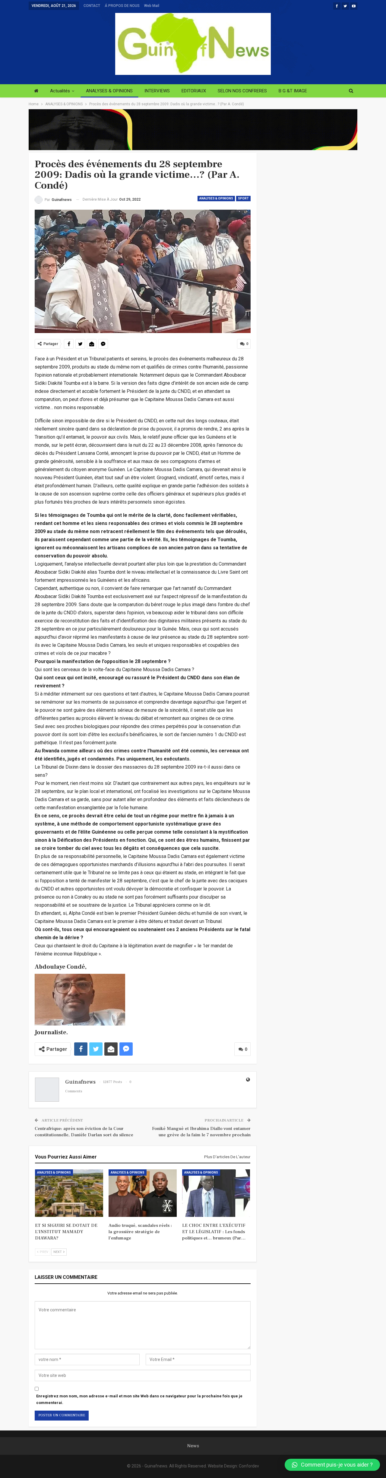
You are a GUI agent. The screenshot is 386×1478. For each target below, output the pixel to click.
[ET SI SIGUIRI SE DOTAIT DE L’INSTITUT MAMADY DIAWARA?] (69, 1193)
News (193, 1446)
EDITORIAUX (194, 91)
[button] (332, 1465)
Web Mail (151, 6)
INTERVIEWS (157, 91)
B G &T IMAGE (293, 91)
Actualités (60, 91)
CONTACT (92, 6)
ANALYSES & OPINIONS (109, 91)
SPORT (243, 198)
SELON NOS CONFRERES (242, 91)
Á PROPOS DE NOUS (122, 6)
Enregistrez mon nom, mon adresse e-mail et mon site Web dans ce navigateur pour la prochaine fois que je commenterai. (139, 1399)
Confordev (249, 1466)
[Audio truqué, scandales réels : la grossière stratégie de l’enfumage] (143, 1193)
